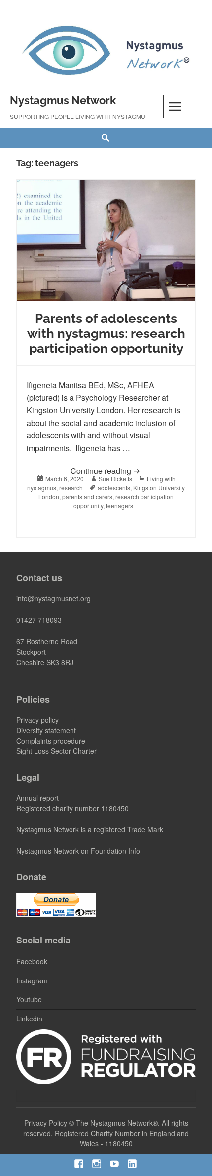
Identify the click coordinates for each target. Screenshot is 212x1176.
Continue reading (128, 470)
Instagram (32, 980)
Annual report (37, 798)
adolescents (114, 487)
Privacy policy (37, 720)
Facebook (31, 961)
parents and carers (87, 496)
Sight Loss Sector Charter (56, 751)
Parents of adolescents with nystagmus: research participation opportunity (106, 333)
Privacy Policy (45, 1123)
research (71, 487)
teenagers (119, 505)
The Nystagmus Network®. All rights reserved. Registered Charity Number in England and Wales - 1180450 (106, 1133)
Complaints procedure (50, 740)
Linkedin (29, 1018)
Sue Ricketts (115, 478)
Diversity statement (46, 730)
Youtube (29, 999)
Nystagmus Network (63, 100)
